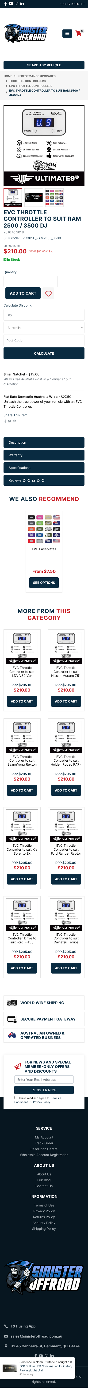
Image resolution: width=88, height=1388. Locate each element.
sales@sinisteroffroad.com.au (36, 1336)
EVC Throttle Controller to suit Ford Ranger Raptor (66, 849)
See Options (44, 583)
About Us (44, 1174)
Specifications (19, 468)
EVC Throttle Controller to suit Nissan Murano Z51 (66, 672)
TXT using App (23, 1326)
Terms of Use (44, 1205)
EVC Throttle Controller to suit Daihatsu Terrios (66, 938)
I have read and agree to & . (37, 1100)
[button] (48, 293)
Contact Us (44, 1186)
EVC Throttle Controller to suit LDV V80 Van (21, 672)
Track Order (44, 1143)
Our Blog (44, 1180)
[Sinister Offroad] (26, 33)
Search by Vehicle (44, 65)
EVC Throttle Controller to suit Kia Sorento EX (22, 849)
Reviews (15, 480)
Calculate (44, 353)
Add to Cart (23, 293)
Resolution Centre (44, 1149)
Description (17, 442)
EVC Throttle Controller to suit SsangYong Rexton (22, 761)
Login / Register (72, 4)
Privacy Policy (41, 1102)
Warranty (16, 455)
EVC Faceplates (44, 549)
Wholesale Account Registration (44, 1155)
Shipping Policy (44, 1229)
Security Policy (44, 1223)
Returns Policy (44, 1217)
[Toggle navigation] (67, 33)
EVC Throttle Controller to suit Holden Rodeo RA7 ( (66, 761)
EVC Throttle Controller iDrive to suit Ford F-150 (22, 938)
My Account (44, 1137)
